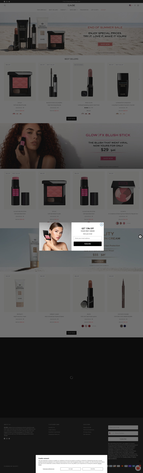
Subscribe (87, 244)
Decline (93, 469)
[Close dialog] (101, 224)
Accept (71, 469)
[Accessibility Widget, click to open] (140, 236)
